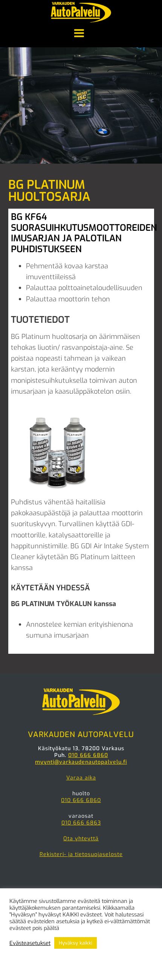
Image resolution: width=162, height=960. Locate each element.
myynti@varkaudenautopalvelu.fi (81, 762)
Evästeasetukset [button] (29, 943)
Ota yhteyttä (81, 838)
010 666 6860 (88, 755)
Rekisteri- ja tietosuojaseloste (81, 854)
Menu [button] (81, 34)
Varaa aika (81, 777)
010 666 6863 (81, 822)
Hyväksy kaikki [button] (75, 943)
